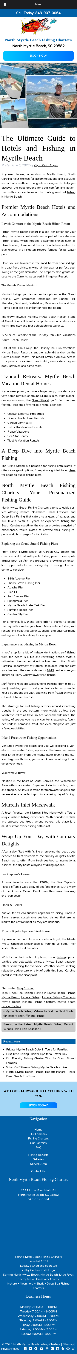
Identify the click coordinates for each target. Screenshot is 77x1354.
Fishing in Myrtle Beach (49, 993)
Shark (51, 512)
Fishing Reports (38, 1155)
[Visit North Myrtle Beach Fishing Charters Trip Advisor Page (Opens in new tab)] (68, 1349)
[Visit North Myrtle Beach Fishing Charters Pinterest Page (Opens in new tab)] (52, 1349)
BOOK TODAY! (38, 1105)
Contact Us (38, 1171)
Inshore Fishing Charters (38, 1002)
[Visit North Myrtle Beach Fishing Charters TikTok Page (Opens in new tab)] (73, 1349)
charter (43, 525)
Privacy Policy (10, 1349)
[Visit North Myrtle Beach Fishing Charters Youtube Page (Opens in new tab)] (41, 1349)
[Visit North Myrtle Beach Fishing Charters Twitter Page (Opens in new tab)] (30, 1349)
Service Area (38, 1164)
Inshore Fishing (31, 997)
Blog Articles (25, 988)
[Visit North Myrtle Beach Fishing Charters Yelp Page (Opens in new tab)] (63, 1349)
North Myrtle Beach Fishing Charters (25, 508)
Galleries (38, 1159)
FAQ (38, 1147)
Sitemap (68, 1344)
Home (38, 1130)
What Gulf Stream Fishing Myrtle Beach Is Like (36, 1067)
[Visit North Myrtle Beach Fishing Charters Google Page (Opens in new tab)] (35, 1349)
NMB (50, 670)
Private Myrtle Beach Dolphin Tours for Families (37, 1049)
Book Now (38, 56)
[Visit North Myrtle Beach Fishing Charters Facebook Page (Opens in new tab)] (25, 1349)
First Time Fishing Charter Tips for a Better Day (36, 1054)
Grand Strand (40, 400)
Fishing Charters (38, 1138)
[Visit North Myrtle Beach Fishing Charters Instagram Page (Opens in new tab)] (47, 1349)
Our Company (38, 1134)
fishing (61, 957)
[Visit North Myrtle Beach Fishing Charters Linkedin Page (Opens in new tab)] (57, 1349)
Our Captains (38, 1143)
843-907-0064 (38, 1199)
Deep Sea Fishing (21, 993)
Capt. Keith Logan (46, 165)
